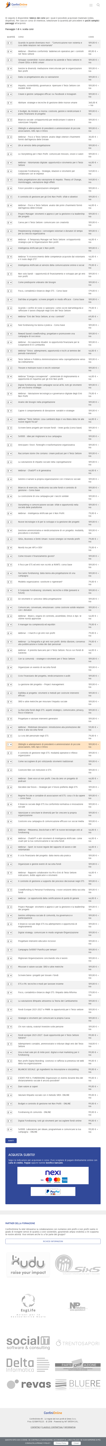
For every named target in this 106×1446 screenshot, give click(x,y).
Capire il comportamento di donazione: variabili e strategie (46, 410)
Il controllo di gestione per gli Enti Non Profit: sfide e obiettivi (48, 196)
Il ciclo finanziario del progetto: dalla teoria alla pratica (44, 855)
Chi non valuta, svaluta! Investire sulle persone (40, 1026)
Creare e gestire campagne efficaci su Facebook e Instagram (47, 94)
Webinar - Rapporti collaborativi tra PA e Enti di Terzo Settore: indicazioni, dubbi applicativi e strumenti (47, 874)
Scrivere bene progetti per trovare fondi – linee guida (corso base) (50, 427)
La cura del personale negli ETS (33, 735)
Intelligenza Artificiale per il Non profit (36, 248)
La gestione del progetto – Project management (41, 684)
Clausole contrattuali (52, 1427)
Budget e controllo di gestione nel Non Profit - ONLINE (44, 1103)
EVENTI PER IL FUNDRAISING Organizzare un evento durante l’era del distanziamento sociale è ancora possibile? (50, 1079)
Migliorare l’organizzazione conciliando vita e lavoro (42, 958)
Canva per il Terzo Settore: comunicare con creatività (43, 222)
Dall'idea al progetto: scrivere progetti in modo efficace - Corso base (51, 299)
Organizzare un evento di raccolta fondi (37, 667)
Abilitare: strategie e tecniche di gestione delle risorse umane (47, 102)
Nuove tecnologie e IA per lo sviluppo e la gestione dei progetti (48, 521)
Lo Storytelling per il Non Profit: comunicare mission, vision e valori (50, 154)
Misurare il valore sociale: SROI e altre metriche (40, 966)
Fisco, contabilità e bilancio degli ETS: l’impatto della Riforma (47, 992)
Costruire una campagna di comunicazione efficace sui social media (51, 821)
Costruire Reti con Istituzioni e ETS (34, 770)
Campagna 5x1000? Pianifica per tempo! (37, 949)
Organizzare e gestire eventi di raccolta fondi (39, 864)
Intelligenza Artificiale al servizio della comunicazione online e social (51, 265)
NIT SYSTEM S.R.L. (71, 1421)
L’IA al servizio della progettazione (34, 145)
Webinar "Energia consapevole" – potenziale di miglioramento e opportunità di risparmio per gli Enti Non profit (48, 377)
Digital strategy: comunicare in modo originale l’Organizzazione (48, 932)
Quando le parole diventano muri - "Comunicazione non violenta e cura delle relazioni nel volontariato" (50, 44)
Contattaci (36, 1427)
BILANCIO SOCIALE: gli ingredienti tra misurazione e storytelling (48, 1069)
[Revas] (28, 1384)
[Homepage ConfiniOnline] (16, 5)
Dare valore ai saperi (28, 1086)
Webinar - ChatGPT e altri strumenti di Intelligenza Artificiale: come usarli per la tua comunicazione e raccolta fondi (50, 839)
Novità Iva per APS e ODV (30, 547)
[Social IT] (28, 1342)
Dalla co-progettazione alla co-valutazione (38, 77)
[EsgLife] (28, 1306)
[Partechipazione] (78, 1364)
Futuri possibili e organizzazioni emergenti (38, 188)
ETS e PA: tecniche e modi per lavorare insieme (40, 983)
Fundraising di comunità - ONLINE (34, 1112)
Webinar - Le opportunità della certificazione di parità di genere (48, 898)
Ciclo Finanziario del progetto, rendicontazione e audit (44, 675)
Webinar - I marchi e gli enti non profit (36, 633)
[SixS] (78, 1264)
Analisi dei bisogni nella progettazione (36, 402)
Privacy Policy (61, 1443)
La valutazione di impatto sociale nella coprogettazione (44, 462)
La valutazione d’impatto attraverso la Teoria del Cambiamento (48, 1001)
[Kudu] (28, 1264)
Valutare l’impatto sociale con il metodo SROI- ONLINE (43, 1095)
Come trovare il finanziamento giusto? (36, 556)
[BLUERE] (78, 1384)
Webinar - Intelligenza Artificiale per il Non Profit (41, 513)
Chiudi (76, 1443)
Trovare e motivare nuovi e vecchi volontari (39, 368)
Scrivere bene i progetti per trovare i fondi (38, 975)
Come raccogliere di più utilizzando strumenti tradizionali (45, 761)
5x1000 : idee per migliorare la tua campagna (40, 436)
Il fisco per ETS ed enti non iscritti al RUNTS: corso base (45, 564)
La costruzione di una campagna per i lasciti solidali (43, 496)
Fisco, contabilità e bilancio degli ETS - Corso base (42, 291)
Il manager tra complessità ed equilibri (36, 624)
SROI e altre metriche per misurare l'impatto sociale (42, 701)
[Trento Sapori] (78, 1342)
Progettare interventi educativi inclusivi (37, 941)
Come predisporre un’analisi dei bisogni (37, 282)
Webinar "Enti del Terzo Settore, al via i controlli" (41, 316)
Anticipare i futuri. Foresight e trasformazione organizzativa (46, 445)
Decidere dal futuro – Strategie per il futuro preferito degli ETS (48, 787)
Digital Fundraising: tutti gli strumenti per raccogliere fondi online (49, 1120)
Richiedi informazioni (53, 1241)
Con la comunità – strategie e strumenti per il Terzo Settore (46, 658)
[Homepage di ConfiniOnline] (53, 1413)
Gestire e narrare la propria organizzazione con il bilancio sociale (49, 479)
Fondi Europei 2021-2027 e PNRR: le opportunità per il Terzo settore (50, 1009)
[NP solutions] (77, 1306)
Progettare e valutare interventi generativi (38, 718)
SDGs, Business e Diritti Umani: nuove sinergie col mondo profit (49, 539)
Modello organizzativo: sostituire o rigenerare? (40, 581)
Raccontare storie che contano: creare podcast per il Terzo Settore (50, 453)
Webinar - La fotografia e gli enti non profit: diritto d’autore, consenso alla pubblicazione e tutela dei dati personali (51, 643)
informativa (69, 1427)
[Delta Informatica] (28, 1364)
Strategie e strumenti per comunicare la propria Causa (44, 1018)
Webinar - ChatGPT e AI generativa (34, 470)
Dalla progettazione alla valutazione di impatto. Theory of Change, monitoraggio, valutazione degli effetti (50, 181)
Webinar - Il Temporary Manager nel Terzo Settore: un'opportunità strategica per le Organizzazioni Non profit (49, 240)
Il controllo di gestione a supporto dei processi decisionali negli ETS (51, 881)
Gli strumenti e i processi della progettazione (39, 598)
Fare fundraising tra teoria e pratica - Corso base (41, 325)
